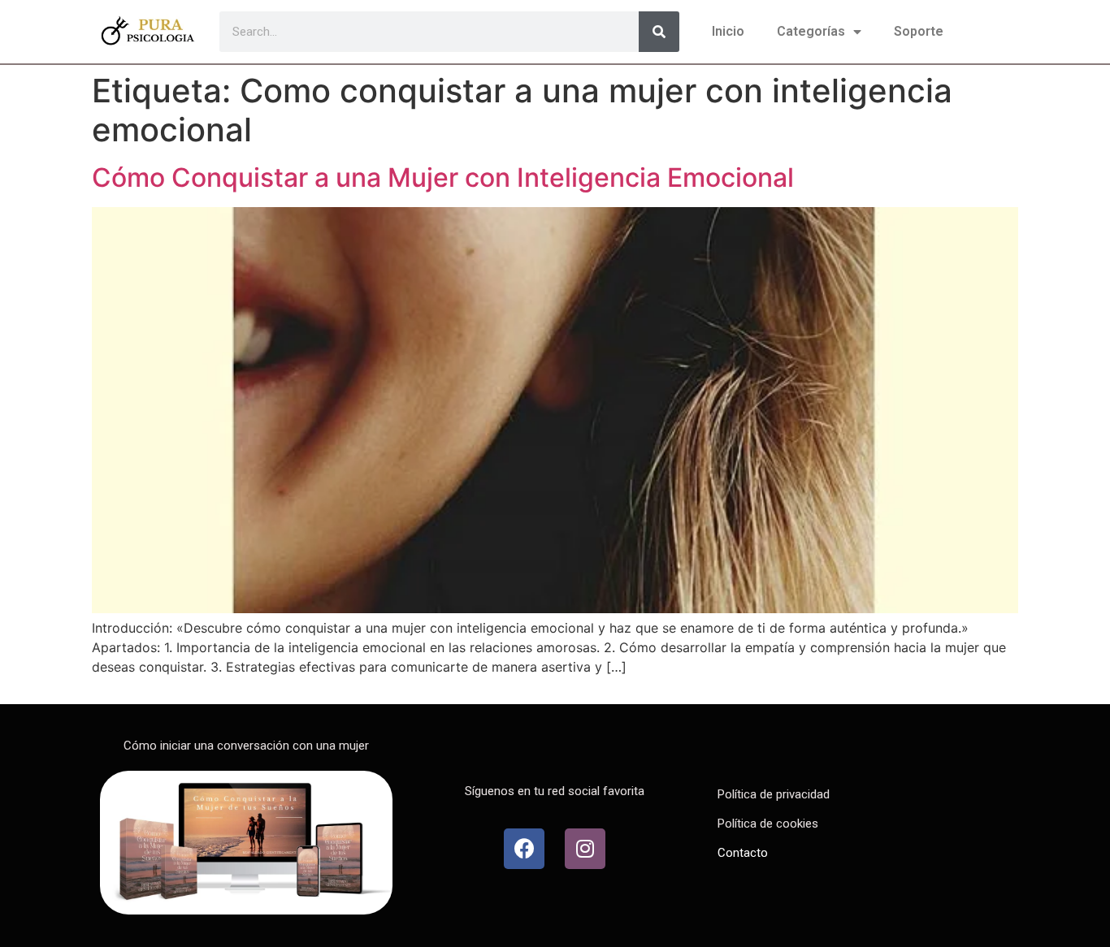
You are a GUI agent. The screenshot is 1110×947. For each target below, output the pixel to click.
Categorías (811, 31)
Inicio (728, 31)
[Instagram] (585, 848)
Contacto (743, 852)
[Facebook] (524, 848)
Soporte (918, 31)
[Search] (659, 31)
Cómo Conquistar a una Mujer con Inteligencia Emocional (443, 177)
